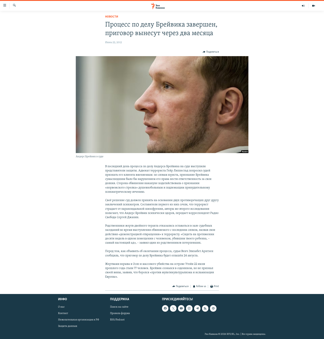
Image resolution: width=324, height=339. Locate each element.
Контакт (63, 313)
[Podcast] (213, 308)
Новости (111, 16)
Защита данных (67, 326)
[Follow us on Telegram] (197, 308)
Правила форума (120, 313)
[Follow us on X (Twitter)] (173, 308)
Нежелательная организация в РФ (78, 320)
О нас (61, 307)
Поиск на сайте (119, 307)
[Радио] (303, 5)
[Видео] (313, 5)
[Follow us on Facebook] (165, 308)
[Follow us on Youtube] (181, 308)
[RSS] (205, 308)
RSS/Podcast (117, 320)
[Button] (211, 52)
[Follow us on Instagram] (189, 308)
